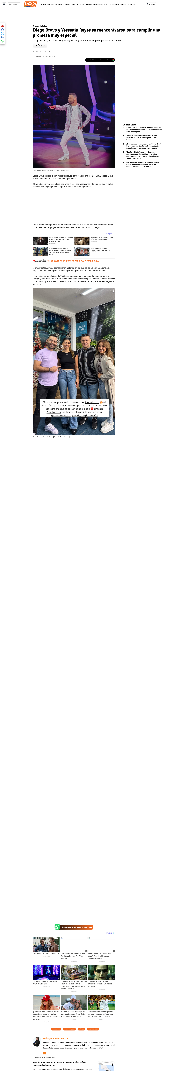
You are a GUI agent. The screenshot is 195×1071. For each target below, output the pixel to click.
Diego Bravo (56, 1029)
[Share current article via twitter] (2, 33)
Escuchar (41, 45)
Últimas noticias (57, 4)
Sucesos (82, 4)
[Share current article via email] (2, 25)
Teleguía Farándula (40, 26)
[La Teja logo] (30, 4)
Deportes (67, 4)
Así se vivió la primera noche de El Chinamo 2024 (74, 261)
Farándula (74, 4)
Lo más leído (45, 4)
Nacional (89, 4)
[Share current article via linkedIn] (2, 37)
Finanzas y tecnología (127, 4)
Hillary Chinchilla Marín (43, 52)
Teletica (81, 1029)
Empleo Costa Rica (100, 4)
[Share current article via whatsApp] (2, 41)
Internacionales (113, 4)
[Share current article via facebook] (2, 29)
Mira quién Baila (69, 1029)
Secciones (13, 4)
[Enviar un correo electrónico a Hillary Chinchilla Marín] (44, 1053)
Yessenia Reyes (93, 1029)
